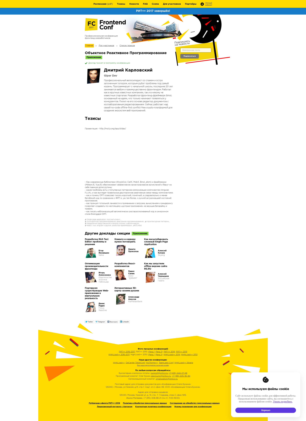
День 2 (159, 352)
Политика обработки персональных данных (145, 403)
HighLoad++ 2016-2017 (119, 355)
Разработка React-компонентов (125, 265)
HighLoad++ (119, 363)
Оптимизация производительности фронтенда (96, 266)
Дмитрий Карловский (128, 70)
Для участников (172, 4)
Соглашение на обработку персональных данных (195, 403)
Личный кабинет (208, 4)
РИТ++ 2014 (169, 352)
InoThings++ (152, 363)
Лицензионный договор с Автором (114, 407)
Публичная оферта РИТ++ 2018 (104, 403)
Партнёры (190, 4)
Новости (134, 4)
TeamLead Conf (166, 363)
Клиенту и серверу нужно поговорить (125, 240)
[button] (89, 321)
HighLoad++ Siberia (184, 363)
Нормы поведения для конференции (193, 407)
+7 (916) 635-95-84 (181, 376)
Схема (155, 4)
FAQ (145, 4)
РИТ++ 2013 (181, 352)
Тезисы (121, 4)
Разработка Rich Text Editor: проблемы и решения (96, 241)
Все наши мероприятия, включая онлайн (153, 365)
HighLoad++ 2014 (172, 355)
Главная (89, 46)
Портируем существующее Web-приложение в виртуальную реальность (97, 293)
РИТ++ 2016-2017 (127, 352)
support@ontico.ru (159, 373)
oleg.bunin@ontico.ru (161, 376)
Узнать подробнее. (282, 401)
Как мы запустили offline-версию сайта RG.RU (155, 266)
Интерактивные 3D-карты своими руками (127, 289)
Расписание (100, 4)
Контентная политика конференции (153, 407)
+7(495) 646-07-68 (178, 373)
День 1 (151, 352)
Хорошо (265, 410)
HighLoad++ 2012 (189, 355)
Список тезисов (127, 46)
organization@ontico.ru (167, 379)
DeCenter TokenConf (135, 363)
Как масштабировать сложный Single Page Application (156, 241)
